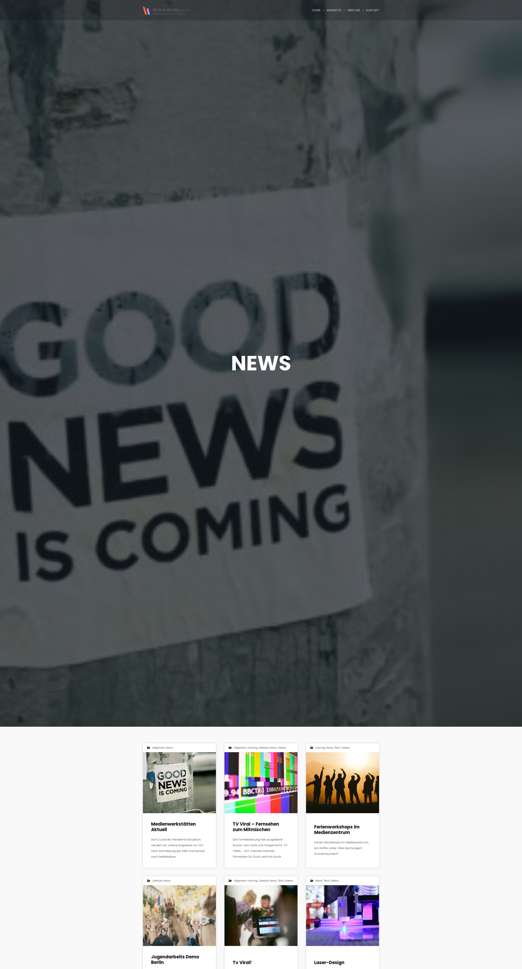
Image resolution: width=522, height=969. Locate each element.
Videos (282, 747)
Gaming (252, 747)
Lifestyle (264, 747)
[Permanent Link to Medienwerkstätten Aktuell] (179, 782)
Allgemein (158, 747)
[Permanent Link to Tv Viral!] (261, 915)
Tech (337, 747)
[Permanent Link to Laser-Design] (342, 915)
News (169, 747)
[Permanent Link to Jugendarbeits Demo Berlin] (179, 915)
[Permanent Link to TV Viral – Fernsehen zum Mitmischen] (261, 782)
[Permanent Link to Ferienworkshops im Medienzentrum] (342, 782)
